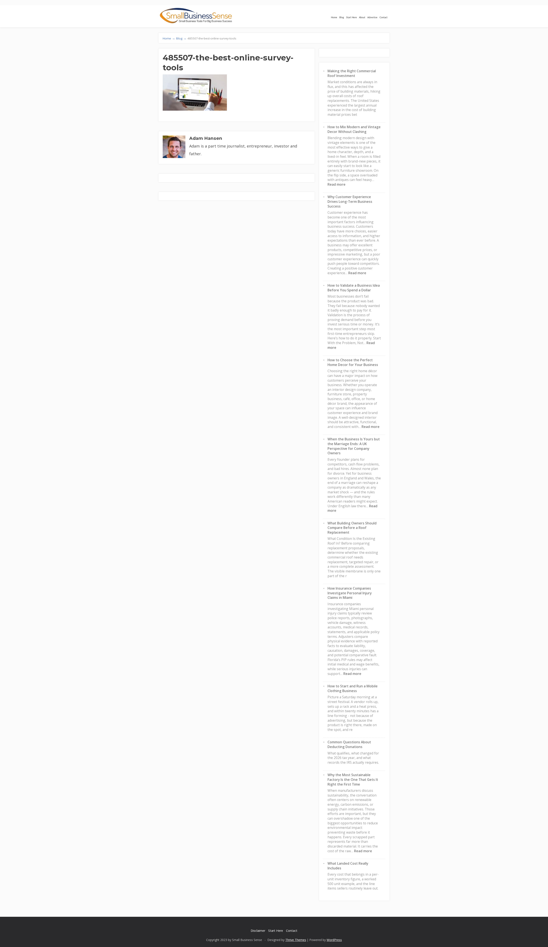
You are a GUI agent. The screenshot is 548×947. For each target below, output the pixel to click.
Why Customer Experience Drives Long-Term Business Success (350, 201)
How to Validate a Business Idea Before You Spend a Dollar (354, 287)
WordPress (334, 940)
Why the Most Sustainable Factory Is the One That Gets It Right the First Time (353, 779)
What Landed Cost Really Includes (348, 865)
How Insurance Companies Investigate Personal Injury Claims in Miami (350, 593)
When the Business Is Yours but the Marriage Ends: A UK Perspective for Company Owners (354, 446)
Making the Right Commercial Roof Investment (352, 73)
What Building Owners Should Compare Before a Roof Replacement (352, 528)
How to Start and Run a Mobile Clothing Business (353, 688)
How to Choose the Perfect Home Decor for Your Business (353, 362)
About (362, 17)
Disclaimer (258, 931)
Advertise (372, 17)
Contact (383, 17)
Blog (341, 17)
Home (334, 17)
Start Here (351, 17)
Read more (336, 184)
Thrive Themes (295, 940)
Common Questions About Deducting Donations (349, 744)
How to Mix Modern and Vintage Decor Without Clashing (354, 129)
